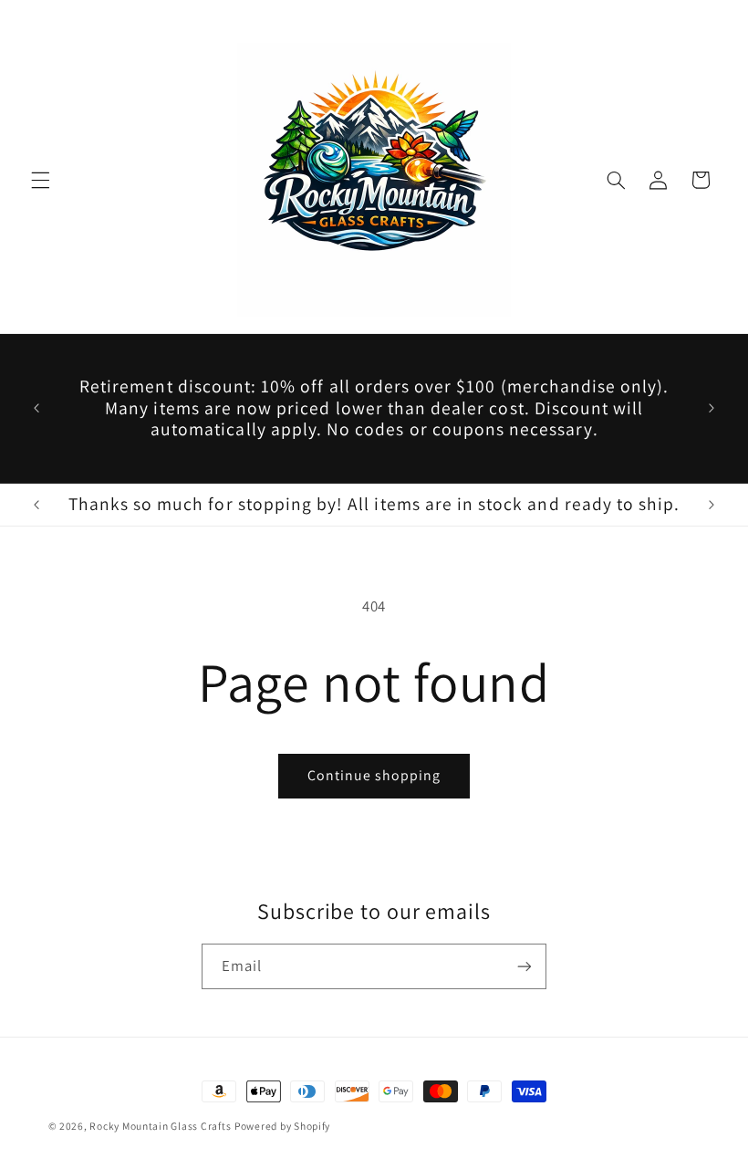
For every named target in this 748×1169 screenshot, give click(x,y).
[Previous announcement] (36, 409)
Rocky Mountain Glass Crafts (160, 1125)
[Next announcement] (711, 409)
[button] (40, 180)
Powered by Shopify (282, 1125)
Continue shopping (374, 775)
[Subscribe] (524, 966)
